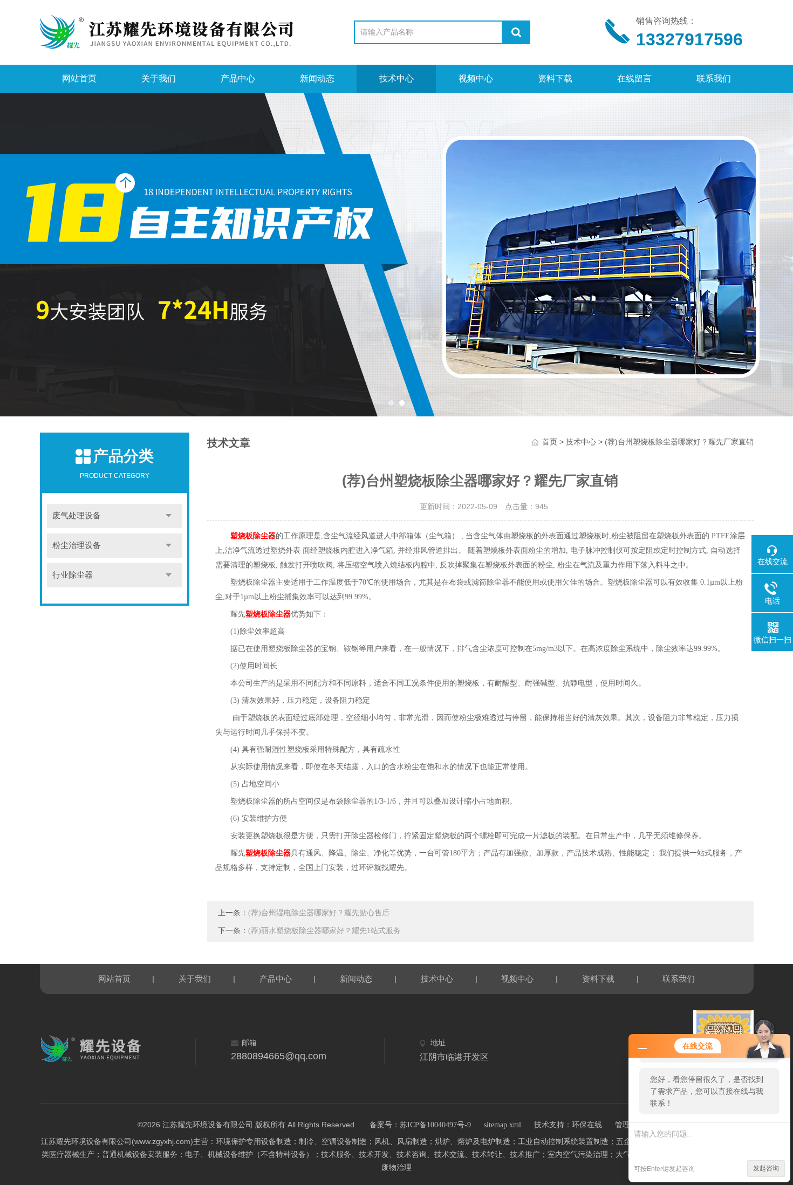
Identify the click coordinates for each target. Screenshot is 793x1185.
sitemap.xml (502, 1125)
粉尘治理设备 (76, 545)
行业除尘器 (72, 575)
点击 (168, 516)
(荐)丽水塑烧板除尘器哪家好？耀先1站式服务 (324, 931)
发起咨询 (766, 1168)
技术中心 (396, 78)
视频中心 (476, 78)
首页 (549, 442)
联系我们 (713, 78)
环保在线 (587, 1125)
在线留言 (634, 78)
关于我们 (158, 78)
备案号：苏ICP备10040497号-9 (420, 1125)
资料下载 (555, 78)
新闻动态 (317, 78)
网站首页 (79, 78)
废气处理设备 (76, 515)
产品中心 (238, 78)
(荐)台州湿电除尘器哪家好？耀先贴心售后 (318, 913)
